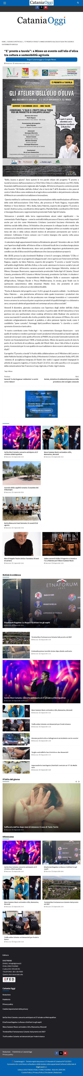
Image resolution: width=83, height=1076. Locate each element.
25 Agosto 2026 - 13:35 (46, 639)
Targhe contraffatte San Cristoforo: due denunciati (49, 752)
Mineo (10, 371)
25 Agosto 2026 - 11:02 (46, 653)
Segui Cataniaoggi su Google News (41, 59)
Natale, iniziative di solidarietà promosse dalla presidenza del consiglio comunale (61, 379)
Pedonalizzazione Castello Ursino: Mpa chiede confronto (51, 651)
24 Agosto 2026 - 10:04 (46, 770)
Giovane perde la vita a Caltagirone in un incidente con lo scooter (54, 738)
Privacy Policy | (39, 1072)
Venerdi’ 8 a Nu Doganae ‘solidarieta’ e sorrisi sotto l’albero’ (21, 379)
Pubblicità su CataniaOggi (22, 1052)
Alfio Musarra (9, 830)
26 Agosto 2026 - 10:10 (18, 457)
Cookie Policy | (27, 1072)
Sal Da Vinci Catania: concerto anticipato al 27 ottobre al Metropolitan (21, 453)
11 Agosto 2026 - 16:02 (18, 563)
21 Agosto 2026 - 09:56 (18, 492)
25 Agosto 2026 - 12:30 (46, 727)
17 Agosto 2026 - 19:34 (18, 528)
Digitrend (40, 1067)
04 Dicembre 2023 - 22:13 (22, 63)
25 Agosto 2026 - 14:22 (58, 457)
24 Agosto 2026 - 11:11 (46, 755)
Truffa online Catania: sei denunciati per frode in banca (51, 724)
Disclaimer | (49, 1072)
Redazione (9, 63)
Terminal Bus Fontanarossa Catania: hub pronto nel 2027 (51, 637)
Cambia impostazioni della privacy (15, 1009)
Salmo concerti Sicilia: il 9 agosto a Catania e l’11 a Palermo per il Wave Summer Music (60, 559)
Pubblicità (6, 999)
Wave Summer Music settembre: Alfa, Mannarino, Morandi (58, 453)
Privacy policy (8, 1004)
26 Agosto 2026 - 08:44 (18, 625)
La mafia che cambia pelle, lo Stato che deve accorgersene (29, 827)
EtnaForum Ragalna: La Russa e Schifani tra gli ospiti (27, 622)
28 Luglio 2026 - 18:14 (20, 830)
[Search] (78, 3)
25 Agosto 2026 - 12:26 (46, 741)
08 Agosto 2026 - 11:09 (58, 563)
